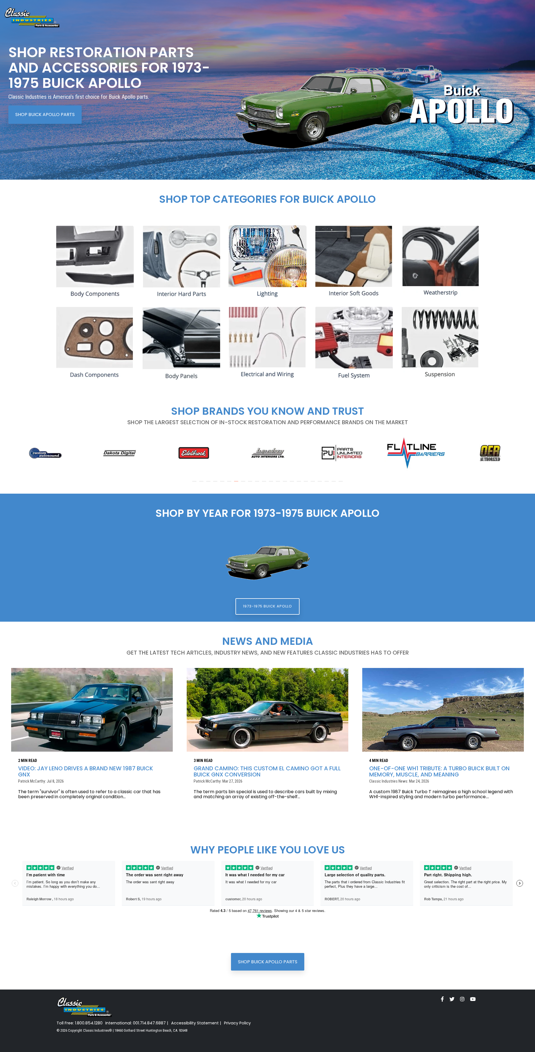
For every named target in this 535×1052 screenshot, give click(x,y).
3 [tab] (209, 484)
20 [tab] (327, 484)
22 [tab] (341, 484)
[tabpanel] (45, 453)
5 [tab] (223, 484)
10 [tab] (258, 484)
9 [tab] (251, 484)
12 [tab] (271, 484)
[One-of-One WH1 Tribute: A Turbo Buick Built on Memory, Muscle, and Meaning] (443, 710)
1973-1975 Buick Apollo (267, 606)
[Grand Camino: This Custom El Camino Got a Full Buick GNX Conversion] (267, 710)
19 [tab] (320, 484)
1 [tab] (195, 484)
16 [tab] (299, 484)
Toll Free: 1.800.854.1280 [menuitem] (80, 1023)
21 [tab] (334, 484)
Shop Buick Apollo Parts (45, 114)
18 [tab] (313, 484)
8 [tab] (244, 484)
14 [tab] (285, 484)
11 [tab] (265, 484)
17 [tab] (306, 484)
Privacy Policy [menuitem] (237, 1023)
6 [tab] (230, 484)
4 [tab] (216, 484)
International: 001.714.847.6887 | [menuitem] (136, 1023)
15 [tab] (292, 484)
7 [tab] (237, 484)
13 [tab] (278, 484)
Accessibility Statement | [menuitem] (196, 1023)
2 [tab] (202, 484)
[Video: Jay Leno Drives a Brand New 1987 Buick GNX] (92, 710)
